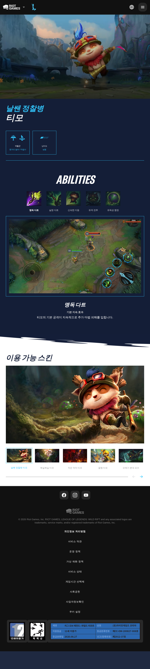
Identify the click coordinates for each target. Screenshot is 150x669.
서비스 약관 (75, 541)
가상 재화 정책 (75, 561)
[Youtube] (86, 495)
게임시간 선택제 (75, 581)
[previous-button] (134, 477)
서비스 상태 (75, 571)
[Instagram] (75, 495)
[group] (73, 201)
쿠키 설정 (75, 611)
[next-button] (141, 477)
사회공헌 (75, 591)
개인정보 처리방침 (75, 531)
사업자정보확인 (75, 601)
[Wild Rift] (34, 7)
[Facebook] (64, 495)
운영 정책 (75, 551)
